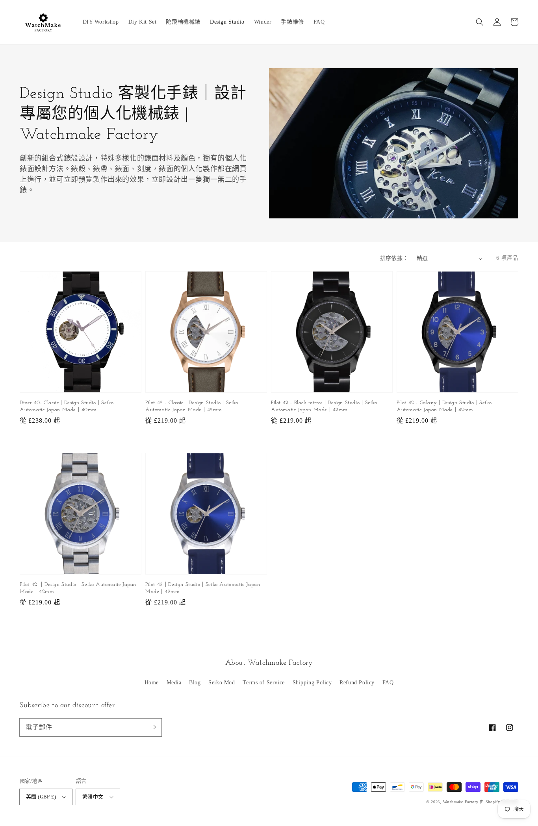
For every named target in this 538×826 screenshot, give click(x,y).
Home (152, 683)
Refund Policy (357, 683)
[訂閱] (152, 727)
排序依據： (394, 258)
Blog (194, 683)
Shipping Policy (312, 683)
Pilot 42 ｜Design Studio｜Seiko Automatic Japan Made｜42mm (78, 588)
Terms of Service (264, 683)
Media (174, 683)
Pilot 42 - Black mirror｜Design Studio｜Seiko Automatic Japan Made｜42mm (324, 406)
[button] (479, 22)
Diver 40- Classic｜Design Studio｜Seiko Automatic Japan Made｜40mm (66, 406)
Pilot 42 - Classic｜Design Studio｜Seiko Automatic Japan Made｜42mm (191, 406)
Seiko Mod (221, 683)
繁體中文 (93, 797)
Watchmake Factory (461, 802)
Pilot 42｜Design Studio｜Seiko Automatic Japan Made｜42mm (202, 588)
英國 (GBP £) (41, 797)
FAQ (388, 683)
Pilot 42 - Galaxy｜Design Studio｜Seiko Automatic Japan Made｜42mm (444, 406)
